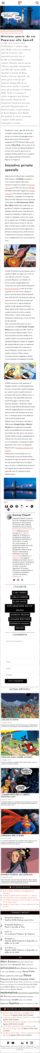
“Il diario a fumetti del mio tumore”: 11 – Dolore (20, 895)
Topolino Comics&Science (27, 1003)
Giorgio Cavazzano (6, 982)
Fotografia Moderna (13, 918)
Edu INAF (23, 533)
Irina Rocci (9, 948)
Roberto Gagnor (27, 996)
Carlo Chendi (19, 597)
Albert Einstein (8, 962)
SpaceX (20, 628)
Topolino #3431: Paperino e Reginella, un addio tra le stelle (21, 942)
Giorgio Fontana (19, 982)
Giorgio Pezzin (20, 615)
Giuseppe (8, 938)
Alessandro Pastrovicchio (25, 962)
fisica (27, 975)
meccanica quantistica (28, 993)
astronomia (7, 968)
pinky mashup (17, 996)
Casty (6, 971)
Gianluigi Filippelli (19, 43)
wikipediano (16, 576)
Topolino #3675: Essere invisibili (17, 757)
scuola (15, 1000)
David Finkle (29, 972)
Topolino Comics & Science (12, 32)
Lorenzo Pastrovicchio (25, 984)
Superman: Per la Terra (12, 836)
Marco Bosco (10, 987)
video (36, 1003)
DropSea (15, 556)
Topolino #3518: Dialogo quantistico (19, 920)
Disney (3, 976)
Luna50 (2, 987)
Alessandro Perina (6, 964)
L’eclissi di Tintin (9, 720)
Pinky (10, 996)
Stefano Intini (23, 1000)
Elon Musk (19, 602)
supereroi (4, 1003)
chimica (12, 972)
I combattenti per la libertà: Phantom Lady (15, 796)
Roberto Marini (19, 624)
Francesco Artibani (9, 979)
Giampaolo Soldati (27, 979)
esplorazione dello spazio (19, 608)
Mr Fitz (4, 996)
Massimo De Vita (5, 989)
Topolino (14, 1003)
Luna (35, 984)
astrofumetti (29, 964)
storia (29, 1000)
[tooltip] (6, 506)
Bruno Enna (20, 968)
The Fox (20, 1049)
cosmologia (18, 971)
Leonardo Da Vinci (12, 984)
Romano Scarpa (6, 1000)
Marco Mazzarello (21, 987)
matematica (9, 992)
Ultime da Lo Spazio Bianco (21, 1009)
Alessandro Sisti (18, 965)
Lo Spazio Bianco (21, 887)
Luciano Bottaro (19, 619)
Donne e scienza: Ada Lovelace (17, 875)
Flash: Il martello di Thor (15, 927)
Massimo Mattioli (16, 989)
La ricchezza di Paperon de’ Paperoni (20, 934)
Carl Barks (20, 593)
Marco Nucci (31, 987)
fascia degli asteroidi (12, 288)
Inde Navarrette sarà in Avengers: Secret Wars (20, 898)
